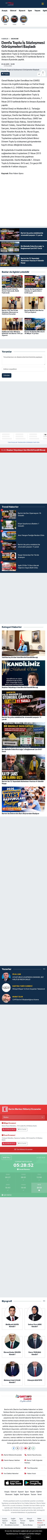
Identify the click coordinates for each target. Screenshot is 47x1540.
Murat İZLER (17, 997)
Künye (22, 1523)
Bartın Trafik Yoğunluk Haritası (33, 1462)
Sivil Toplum (24, 1494)
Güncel (13, 11)
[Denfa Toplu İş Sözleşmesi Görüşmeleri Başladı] (23, 69)
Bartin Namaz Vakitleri (12, 1460)
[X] (17, 1448)
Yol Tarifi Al (23, 1129)
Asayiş (4, 11)
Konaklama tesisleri (11, 1525)
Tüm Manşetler (32, 1468)
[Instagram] (21, 1448)
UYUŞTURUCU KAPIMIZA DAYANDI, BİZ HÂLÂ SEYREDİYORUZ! (28, 978)
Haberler (4, 39)
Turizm (33, 1494)
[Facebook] (14, 1448)
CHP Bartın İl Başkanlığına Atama (25, 1000)
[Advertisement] (23, 407)
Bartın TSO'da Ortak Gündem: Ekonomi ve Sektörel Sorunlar (10, 312)
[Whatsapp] (33, 1448)
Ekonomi (14, 39)
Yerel (39, 1494)
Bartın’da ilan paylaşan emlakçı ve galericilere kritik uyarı (33, 291)
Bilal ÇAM (16, 974)
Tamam (27, 1537)
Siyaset (22, 11)
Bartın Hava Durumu (34, 1455)
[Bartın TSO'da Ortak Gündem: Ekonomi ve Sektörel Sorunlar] (12, 303)
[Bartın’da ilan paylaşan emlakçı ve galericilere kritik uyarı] (34, 281)
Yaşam (37, 11)
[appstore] (13, 1483)
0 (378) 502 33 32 (10, 1143)
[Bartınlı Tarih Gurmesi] (6, 988)
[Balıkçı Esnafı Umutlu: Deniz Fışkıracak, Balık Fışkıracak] (12, 281)
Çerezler (20, 1537)
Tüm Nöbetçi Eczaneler (24, 1149)
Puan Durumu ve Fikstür (12, 1468)
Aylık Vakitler (7, 1195)
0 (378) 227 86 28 (10, 1129)
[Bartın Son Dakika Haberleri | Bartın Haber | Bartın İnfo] (9, 4)
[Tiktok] (29, 1448)
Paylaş (6, 74)
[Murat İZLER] (6, 998)
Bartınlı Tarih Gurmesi (22, 986)
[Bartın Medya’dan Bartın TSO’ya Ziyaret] (34, 303)
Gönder (6, 375)
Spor (30, 11)
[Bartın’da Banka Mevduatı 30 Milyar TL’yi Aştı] (34, 324)
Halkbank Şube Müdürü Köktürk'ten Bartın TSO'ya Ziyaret (12, 333)
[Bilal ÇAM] (6, 977)
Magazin (13, 1523)
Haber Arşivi (31, 1473)
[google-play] (33, 1483)
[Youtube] (25, 1448)
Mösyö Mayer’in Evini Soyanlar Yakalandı (28, 989)
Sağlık (16, 1494)
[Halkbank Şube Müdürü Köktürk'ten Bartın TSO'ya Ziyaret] (12, 324)
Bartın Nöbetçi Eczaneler (13, 1455)
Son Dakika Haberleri (11, 1473)
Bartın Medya (28, 1525)
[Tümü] (44, 969)
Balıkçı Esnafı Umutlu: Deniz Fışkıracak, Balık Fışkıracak (10, 291)
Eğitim (39, 1492)
